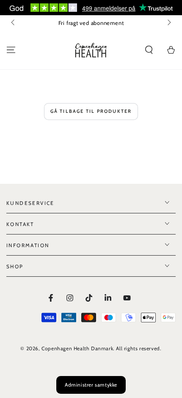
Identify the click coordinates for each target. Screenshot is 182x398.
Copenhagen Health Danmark (77, 348)
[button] (149, 50)
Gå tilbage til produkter (91, 111)
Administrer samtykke (91, 385)
